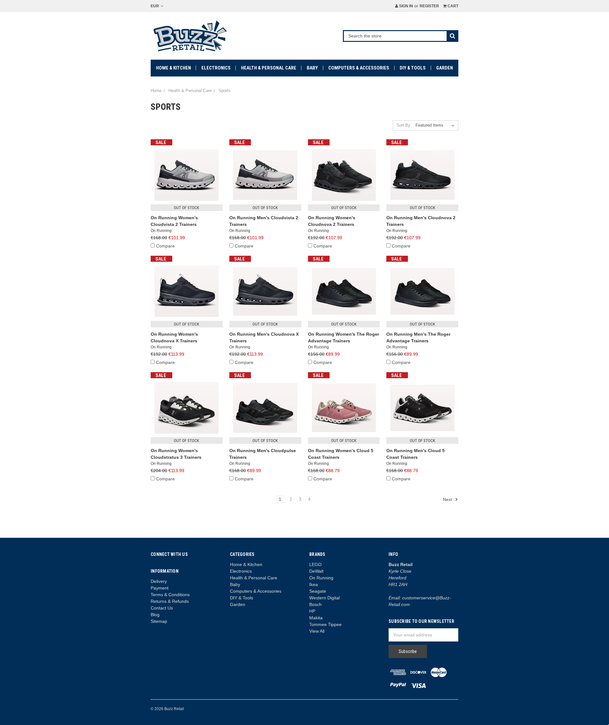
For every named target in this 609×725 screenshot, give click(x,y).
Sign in (405, 6)
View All (316, 631)
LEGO (315, 564)
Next (448, 499)
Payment (159, 587)
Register (429, 6)
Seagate (317, 591)
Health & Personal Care (268, 68)
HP (312, 611)
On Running (321, 577)
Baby (312, 68)
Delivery (159, 581)
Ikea (313, 584)
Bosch (315, 604)
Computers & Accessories (358, 68)
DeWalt (316, 571)
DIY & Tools (413, 68)
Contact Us (162, 607)
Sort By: (404, 125)
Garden (444, 68)
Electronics (216, 68)
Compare (165, 245)
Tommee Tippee (325, 624)
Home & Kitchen (173, 68)
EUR (155, 6)
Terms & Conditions (170, 594)
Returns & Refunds (170, 601)
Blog (155, 614)
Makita (316, 617)
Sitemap (159, 621)
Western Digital (324, 597)
